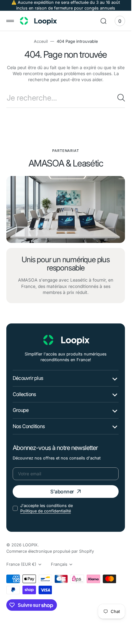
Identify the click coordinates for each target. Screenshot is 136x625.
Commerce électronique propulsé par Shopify (50, 551)
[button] (10, 21)
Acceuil (41, 41)
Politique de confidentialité (45, 511)
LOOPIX (30, 545)
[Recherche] (121, 97)
